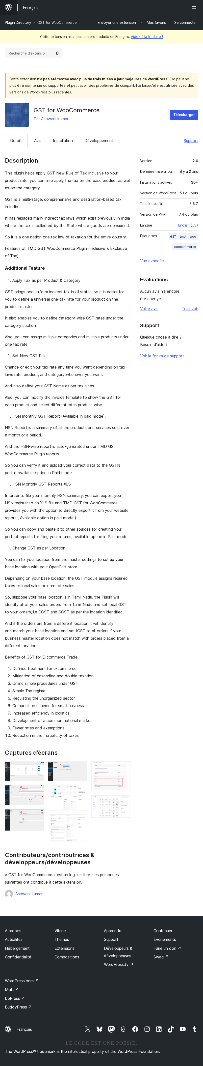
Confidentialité (18, 956)
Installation (63, 140)
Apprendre (113, 930)
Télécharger (184, 115)
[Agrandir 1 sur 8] (37, 768)
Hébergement (17, 948)
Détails (16, 140)
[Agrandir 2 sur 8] (37, 791)
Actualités (14, 939)
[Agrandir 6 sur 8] (80, 821)
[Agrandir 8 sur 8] (123, 802)
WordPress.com (22, 980)
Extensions (64, 948)
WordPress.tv (118, 964)
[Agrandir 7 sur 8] (123, 768)
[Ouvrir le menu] (195, 7)
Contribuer (162, 930)
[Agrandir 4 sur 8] (80, 768)
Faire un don (167, 948)
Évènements (164, 939)
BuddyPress (18, 1007)
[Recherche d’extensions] (57, 53)
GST (173, 236)
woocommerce (185, 247)
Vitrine (60, 930)
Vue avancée (152, 260)
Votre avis (149, 308)
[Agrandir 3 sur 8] (37, 815)
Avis (37, 140)
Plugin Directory (18, 22)
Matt (12, 989)
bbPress (15, 998)
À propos (13, 930)
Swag (161, 956)
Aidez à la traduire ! (147, 36)
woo (193, 236)
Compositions (66, 956)
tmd (183, 236)
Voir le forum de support (162, 355)
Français (24, 1029)
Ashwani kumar (54, 118)
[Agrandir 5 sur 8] (80, 791)
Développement (98, 140)
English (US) (188, 225)
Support (191, 140)
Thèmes (61, 939)
